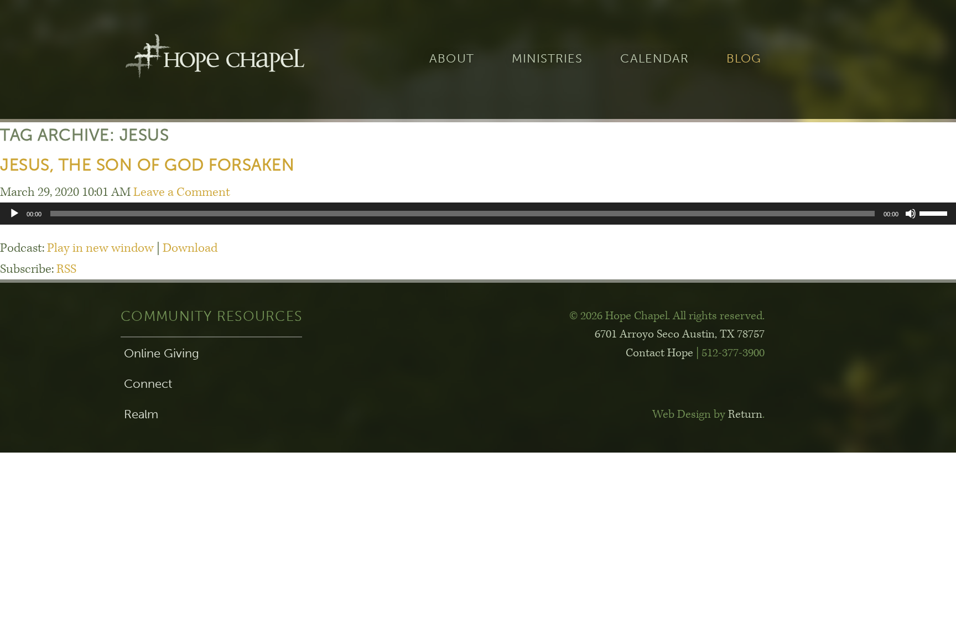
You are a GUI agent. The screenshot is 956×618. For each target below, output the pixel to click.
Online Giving (161, 353)
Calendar (654, 59)
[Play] (14, 213)
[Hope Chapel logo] (215, 59)
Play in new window (100, 248)
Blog (743, 59)
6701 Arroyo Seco (680, 334)
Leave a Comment (181, 192)
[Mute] (910, 213)
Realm (141, 414)
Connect (148, 384)
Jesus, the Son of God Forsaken (147, 165)
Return (745, 414)
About (451, 59)
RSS (66, 269)
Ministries (547, 59)
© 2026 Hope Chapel (618, 316)
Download (190, 248)
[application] (478, 213)
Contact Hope (659, 353)
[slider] (934, 212)
